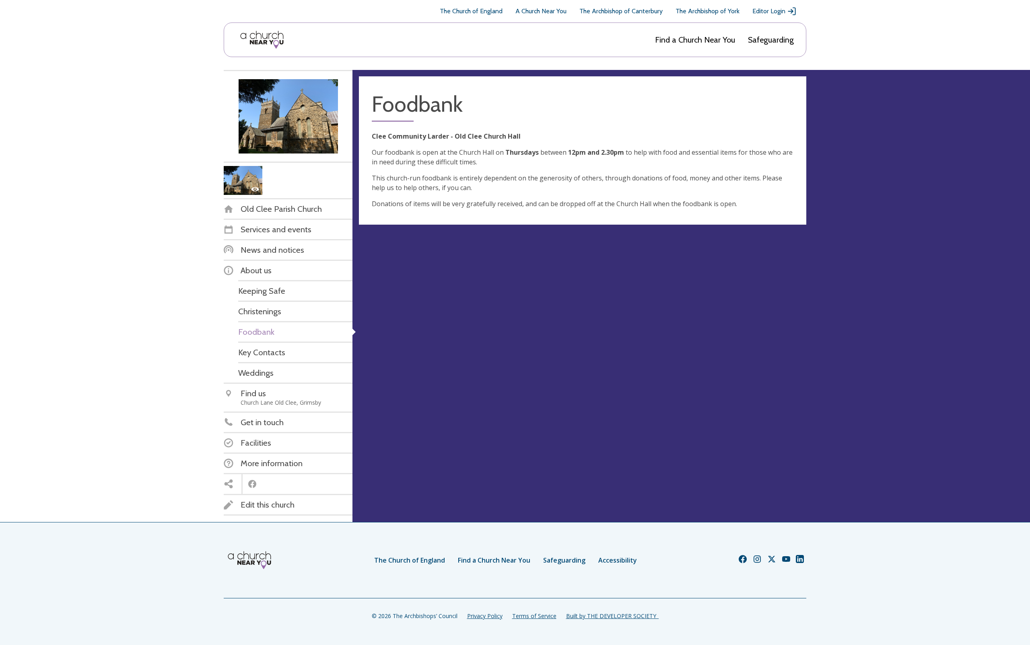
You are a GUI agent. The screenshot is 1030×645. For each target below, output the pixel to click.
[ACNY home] (262, 40)
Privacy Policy (485, 616)
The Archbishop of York (708, 11)
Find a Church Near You (695, 40)
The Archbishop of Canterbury (621, 11)
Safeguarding (771, 40)
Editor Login (768, 11)
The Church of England (471, 11)
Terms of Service (534, 616)
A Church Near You (540, 11)
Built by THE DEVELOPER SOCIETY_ (612, 616)
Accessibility (617, 560)
